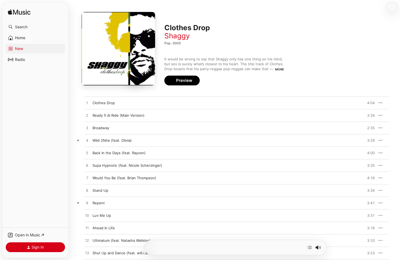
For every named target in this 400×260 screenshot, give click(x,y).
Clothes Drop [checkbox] (104, 103)
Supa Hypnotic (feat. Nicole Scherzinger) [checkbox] (127, 165)
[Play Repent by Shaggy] (87, 203)
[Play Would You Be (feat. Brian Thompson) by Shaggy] (87, 178)
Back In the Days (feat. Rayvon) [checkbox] (119, 153)
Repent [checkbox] (99, 203)
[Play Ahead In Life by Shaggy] (87, 228)
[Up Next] (309, 247)
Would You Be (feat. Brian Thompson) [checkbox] (124, 178)
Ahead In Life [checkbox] (104, 228)
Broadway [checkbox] (101, 128)
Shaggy (177, 36)
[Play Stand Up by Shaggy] (87, 190)
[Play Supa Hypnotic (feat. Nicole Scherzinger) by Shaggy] (87, 165)
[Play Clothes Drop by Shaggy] (87, 103)
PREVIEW (369, 102)
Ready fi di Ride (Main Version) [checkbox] (118, 115)
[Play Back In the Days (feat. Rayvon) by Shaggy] (87, 153)
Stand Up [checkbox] (100, 190)
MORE (279, 69)
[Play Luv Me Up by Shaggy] (87, 215)
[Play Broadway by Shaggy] (87, 128)
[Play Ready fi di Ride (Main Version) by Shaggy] (87, 115)
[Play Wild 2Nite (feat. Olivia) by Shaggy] (87, 140)
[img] (19, 12)
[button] (35, 27)
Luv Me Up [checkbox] (102, 215)
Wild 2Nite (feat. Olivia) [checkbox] (112, 140)
